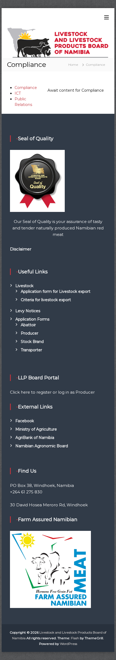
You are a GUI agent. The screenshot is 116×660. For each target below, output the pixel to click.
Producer (29, 333)
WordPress (68, 644)
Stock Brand (32, 341)
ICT (18, 93)
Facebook (24, 420)
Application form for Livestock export (55, 291)
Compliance (26, 87)
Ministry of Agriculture (36, 429)
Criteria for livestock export (46, 299)
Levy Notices (27, 310)
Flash (75, 638)
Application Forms (32, 319)
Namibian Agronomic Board (41, 446)
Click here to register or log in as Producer (52, 392)
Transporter (31, 350)
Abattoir (28, 324)
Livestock (24, 285)
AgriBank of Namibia (34, 437)
